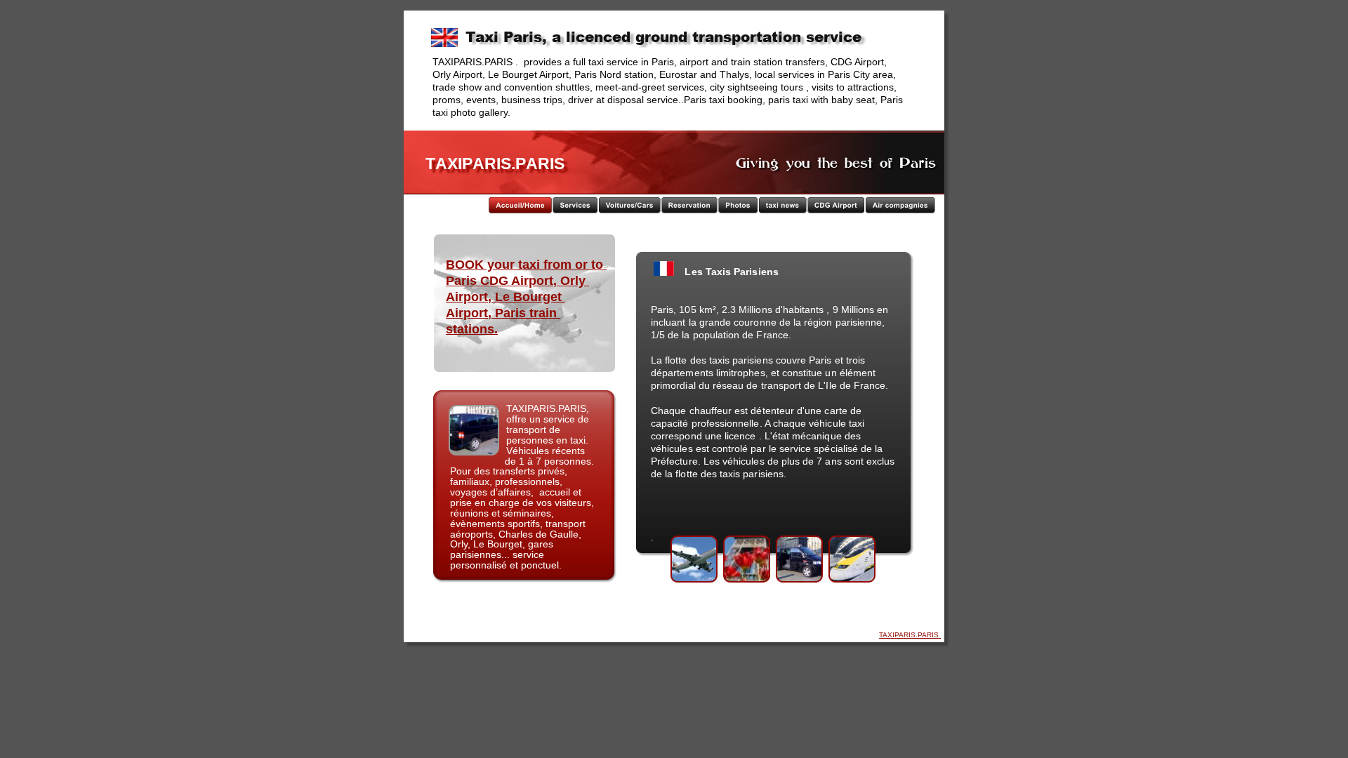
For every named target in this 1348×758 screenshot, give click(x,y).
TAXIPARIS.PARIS (910, 635)
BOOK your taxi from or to (526, 265)
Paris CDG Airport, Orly (517, 281)
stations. (472, 329)
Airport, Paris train (503, 313)
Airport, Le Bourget (505, 297)
